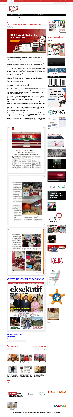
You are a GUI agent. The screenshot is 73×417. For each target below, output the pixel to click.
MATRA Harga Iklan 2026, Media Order (53, 412)
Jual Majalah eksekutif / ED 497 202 (16, 334)
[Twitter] (57, 406)
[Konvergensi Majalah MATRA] (13, 8)
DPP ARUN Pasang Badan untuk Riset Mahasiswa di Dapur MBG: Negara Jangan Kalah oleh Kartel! (26, 375)
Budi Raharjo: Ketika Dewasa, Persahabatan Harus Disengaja (12, 362)
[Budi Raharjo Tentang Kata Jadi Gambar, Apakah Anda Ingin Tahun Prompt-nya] (40, 369)
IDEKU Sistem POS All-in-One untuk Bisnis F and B (16, 341)
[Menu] (7, 3)
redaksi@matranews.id (11, 17)
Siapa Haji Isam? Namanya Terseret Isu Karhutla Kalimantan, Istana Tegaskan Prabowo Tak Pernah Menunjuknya (37, 0)
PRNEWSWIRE (41, 14)
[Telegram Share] (43, 349)
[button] (63, 3)
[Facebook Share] (36, 349)
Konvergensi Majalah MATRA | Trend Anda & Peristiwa (26, 17)
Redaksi (10, 26)
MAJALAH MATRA (51, 40)
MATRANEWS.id (11, 55)
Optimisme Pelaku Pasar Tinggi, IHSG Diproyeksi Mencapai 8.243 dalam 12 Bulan (15, 345)
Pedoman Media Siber (41, 412)
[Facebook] (55, 406)
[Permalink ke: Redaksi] (8, 27)
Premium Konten (34, 14)
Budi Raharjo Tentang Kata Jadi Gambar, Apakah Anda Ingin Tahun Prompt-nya (39, 375)
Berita (9, 14)
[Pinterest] (59, 406)
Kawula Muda (10, 22)
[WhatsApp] (63, 406)
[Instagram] (61, 406)
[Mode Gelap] (65, 3)
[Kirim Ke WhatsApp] (45, 349)
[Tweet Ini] (38, 349)
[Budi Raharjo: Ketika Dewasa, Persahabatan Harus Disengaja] (13, 357)
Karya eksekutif (11, 336)
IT (7, 22)
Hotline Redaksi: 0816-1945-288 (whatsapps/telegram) (20, 14)
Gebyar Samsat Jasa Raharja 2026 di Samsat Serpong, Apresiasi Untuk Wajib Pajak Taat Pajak (40, 362)
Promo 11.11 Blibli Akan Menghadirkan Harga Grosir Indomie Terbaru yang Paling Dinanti (36, 345)
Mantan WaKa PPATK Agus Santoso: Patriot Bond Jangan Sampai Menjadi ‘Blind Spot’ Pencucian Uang (12, 375)
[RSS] (65, 406)
